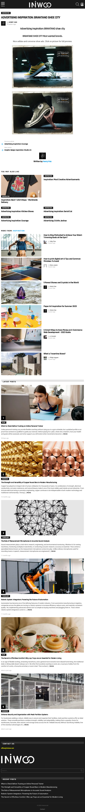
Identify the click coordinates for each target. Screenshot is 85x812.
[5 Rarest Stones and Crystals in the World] (21, 292)
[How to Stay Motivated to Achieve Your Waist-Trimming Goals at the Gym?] (21, 245)
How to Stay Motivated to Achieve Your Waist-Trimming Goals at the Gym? (63, 236)
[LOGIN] (82, 4)
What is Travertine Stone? (55, 353)
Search (81, 771)
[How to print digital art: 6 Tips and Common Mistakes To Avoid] (21, 269)
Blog (3, 422)
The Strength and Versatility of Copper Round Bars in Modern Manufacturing (29, 482)
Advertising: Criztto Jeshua (55, 220)
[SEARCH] (77, 4)
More (65, 434)
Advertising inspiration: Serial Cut (58, 211)
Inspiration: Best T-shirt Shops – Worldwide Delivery (19, 201)
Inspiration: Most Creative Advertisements (62, 179)
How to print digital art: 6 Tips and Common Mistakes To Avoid (62, 260)
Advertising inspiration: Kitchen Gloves (17, 211)
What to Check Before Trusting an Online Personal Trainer (22, 426)
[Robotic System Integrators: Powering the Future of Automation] (42, 576)
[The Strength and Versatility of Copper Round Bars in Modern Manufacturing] (42, 459)
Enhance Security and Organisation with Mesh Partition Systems (24, 714)
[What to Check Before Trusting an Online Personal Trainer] (42, 402)
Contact (42, 809)
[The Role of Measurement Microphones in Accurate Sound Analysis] (42, 517)
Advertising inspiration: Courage (14, 220)
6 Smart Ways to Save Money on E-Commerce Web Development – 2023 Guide (63, 331)
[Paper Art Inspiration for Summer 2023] (21, 316)
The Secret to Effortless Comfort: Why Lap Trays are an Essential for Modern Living (31, 658)
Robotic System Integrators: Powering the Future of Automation (24, 599)
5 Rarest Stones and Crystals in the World (61, 282)
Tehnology (5, 537)
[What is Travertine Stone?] (21, 364)
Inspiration (6, 196)
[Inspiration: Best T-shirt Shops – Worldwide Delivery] (21, 186)
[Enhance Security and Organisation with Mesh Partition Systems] (42, 691)
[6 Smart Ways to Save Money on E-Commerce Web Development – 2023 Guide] (21, 340)
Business (5, 479)
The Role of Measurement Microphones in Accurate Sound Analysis (25, 541)
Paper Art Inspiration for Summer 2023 (60, 306)
